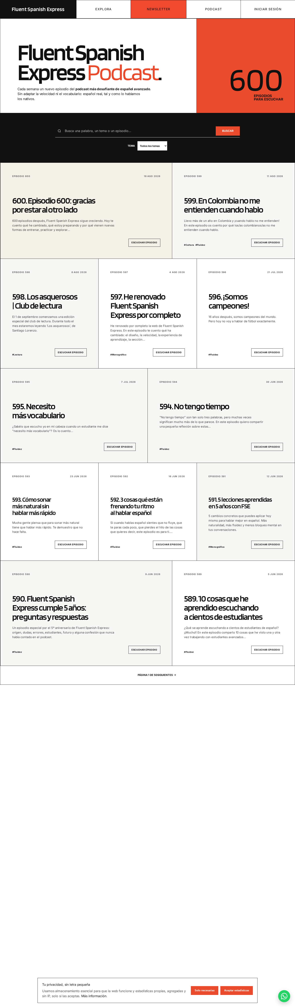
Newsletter (158, 9)
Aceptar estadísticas (236, 990)
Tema (131, 145)
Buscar (228, 130)
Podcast (213, 9)
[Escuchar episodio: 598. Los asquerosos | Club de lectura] (49, 313)
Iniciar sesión (268, 9)
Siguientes (165, 674)
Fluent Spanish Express (38, 9)
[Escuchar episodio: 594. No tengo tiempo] (221, 415)
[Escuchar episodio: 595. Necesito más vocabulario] (74, 415)
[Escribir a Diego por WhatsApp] (284, 996)
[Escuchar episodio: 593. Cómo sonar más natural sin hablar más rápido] (49, 512)
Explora (103, 9)
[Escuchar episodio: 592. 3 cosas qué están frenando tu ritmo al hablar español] (147, 512)
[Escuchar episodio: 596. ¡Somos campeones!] (246, 313)
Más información (93, 996)
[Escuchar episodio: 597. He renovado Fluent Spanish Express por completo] (147, 313)
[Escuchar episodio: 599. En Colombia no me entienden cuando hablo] (233, 211)
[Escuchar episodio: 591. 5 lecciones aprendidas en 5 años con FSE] (246, 512)
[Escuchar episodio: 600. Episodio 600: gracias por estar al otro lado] (86, 211)
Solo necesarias (205, 990)
